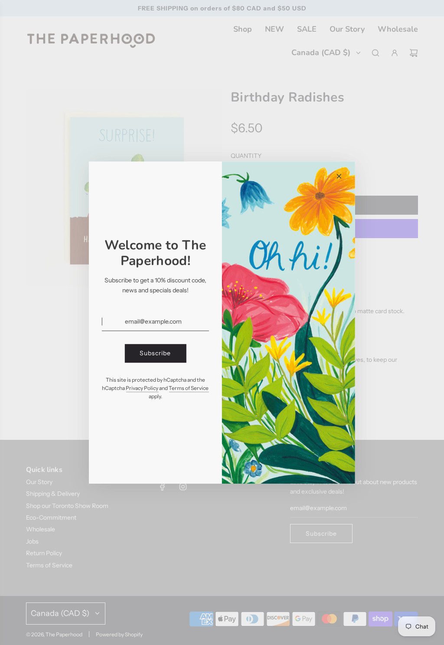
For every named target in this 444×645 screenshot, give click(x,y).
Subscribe (155, 353)
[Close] (339, 176)
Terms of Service (189, 388)
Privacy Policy (142, 388)
